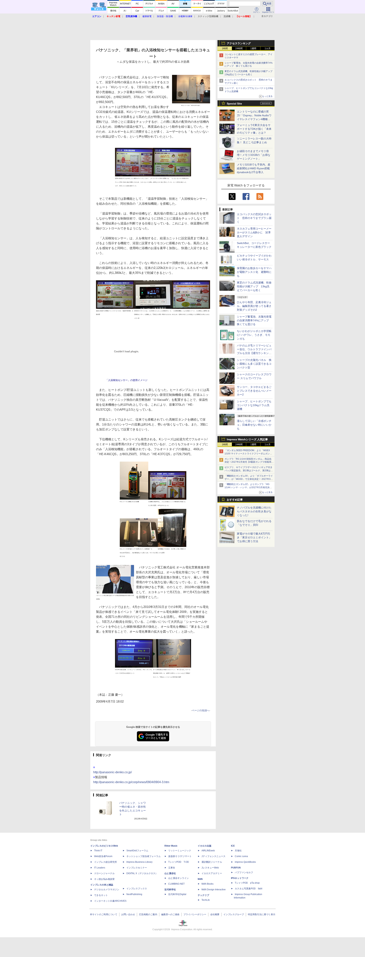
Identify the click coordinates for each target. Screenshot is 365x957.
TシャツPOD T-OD (178, 862)
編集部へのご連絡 (170, 914)
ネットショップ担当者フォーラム (143, 856)
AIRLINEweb (208, 850)
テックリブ (203, 895)
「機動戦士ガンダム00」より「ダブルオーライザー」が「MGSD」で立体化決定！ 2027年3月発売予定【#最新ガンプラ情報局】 (249, 479)
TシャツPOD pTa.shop (247, 883)
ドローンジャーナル (104, 873)
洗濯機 (227, 16)
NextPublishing (134, 894)
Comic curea (241, 856)
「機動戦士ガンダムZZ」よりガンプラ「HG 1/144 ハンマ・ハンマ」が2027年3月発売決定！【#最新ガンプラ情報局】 (247, 487)
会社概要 (214, 914)
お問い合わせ (128, 914)
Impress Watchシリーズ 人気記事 (247, 439)
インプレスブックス (136, 888)
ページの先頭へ (200, 710)
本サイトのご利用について (103, 914)
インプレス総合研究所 (105, 862)
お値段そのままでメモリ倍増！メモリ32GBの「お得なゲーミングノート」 (253, 155)
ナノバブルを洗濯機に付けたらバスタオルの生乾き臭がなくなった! (254, 511)
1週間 (253, 48)
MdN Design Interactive (214, 889)
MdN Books (207, 884)
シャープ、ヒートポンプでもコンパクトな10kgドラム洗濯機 (254, 405)
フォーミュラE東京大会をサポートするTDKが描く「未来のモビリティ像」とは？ (254, 129)
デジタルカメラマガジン (106, 889)
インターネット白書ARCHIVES (110, 901)
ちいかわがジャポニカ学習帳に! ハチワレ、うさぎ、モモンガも (254, 335)
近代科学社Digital (177, 894)
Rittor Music (171, 846)
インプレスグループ (233, 914)
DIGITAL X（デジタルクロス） (142, 873)
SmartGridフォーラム (137, 850)
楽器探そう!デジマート (180, 856)
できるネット (101, 895)
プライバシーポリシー (194, 914)
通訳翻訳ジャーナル (212, 862)
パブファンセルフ (244, 872)
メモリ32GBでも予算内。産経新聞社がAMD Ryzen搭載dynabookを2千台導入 (253, 168)
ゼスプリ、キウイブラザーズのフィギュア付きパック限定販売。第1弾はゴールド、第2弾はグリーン (249, 470)
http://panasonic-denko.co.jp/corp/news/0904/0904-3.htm (131, 782)
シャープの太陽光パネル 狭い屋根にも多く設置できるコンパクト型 (254, 363)
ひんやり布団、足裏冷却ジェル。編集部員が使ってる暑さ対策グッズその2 (254, 306)
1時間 (225, 48)
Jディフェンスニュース (213, 856)
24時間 (239, 48)
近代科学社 (170, 889)
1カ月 (268, 48)
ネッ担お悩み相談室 (104, 879)
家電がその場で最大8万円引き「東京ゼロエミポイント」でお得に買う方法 (254, 537)
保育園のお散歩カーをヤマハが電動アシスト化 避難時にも (254, 272)
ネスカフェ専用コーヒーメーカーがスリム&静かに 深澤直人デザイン (254, 232)
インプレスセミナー (136, 867)
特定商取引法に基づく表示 (261, 914)
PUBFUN (236, 867)
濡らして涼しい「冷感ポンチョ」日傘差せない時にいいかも (254, 424)
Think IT (98, 850)
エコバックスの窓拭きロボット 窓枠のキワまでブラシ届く (254, 218)
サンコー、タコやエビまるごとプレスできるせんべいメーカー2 (254, 390)
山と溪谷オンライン (178, 878)
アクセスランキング (239, 43)
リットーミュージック (179, 850)
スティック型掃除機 (208, 16)
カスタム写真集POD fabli (248, 888)
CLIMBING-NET (176, 884)
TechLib (206, 900)
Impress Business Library (139, 862)
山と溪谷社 (170, 873)
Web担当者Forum (103, 856)
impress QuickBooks (245, 862)
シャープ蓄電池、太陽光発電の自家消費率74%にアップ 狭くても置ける (254, 320)
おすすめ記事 (235, 499)
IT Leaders (99, 867)
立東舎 (171, 867)
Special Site (234, 103)
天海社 (238, 850)
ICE (233, 846)
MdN (200, 879)
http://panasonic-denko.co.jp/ (112, 772)
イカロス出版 (204, 846)
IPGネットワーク (239, 878)
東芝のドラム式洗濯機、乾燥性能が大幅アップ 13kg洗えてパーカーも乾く (254, 286)
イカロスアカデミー (212, 873)
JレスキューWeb (210, 867)
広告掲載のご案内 (148, 914)
